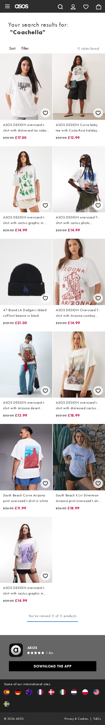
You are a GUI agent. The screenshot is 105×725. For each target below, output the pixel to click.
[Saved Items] (86, 6)
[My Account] (73, 6)
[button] (7, 692)
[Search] (60, 6)
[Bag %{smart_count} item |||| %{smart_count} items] (98, 6)
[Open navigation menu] (7, 6)
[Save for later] (45, 113)
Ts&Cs (97, 718)
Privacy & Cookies (76, 718)
